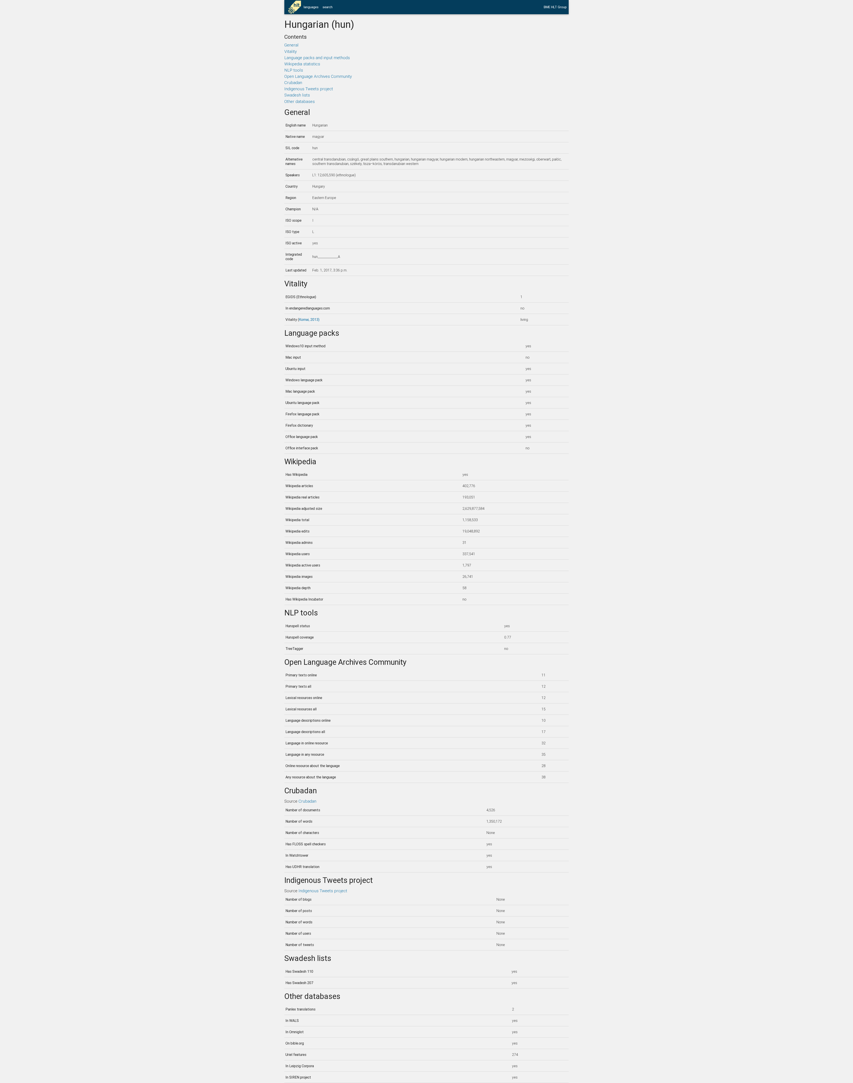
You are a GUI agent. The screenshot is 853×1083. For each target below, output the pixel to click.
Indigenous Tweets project (308, 88)
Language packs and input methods (317, 57)
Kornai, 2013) (309, 319)
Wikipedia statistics (302, 63)
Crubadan (293, 82)
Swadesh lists (297, 95)
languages (311, 7)
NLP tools (293, 70)
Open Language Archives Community (318, 76)
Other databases (299, 101)
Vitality (290, 51)
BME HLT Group (555, 7)
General (291, 45)
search (328, 7)
